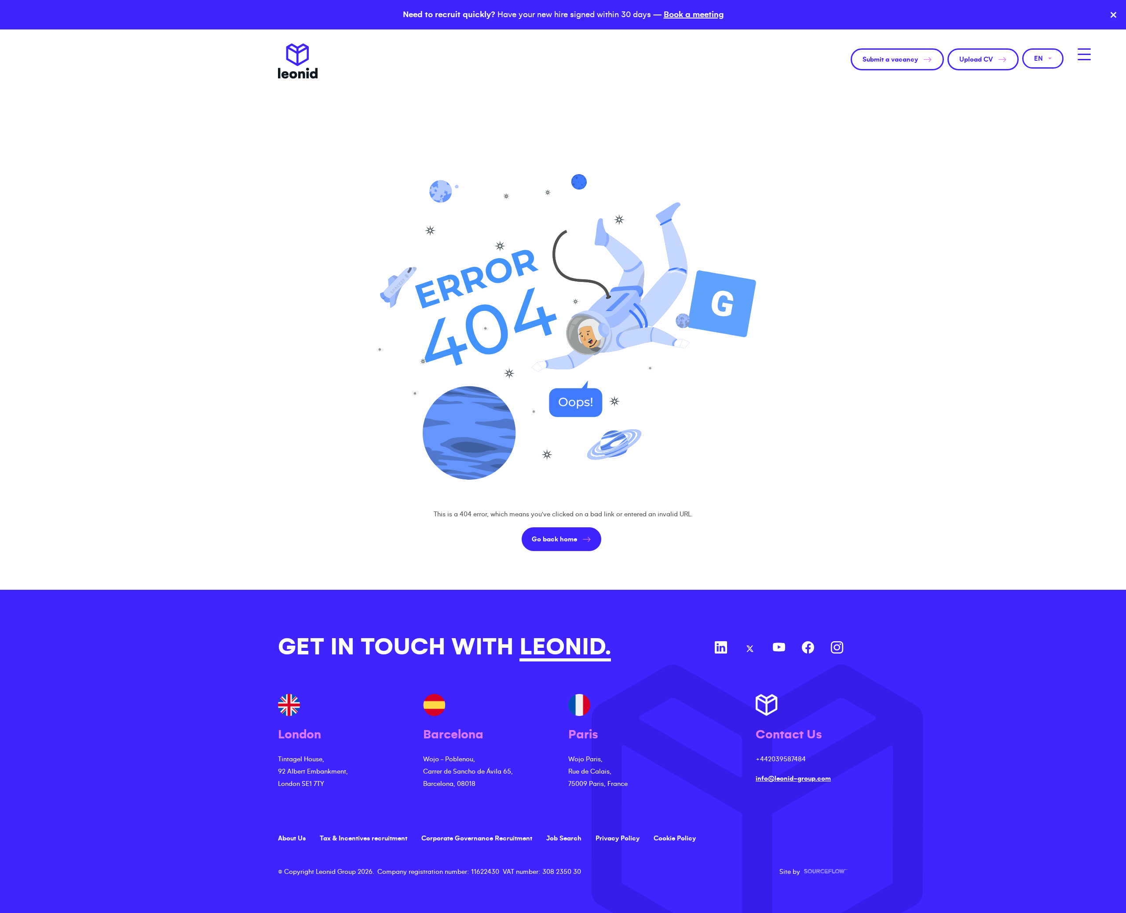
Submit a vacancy (890, 59)
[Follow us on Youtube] (779, 649)
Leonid (298, 61)
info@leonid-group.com (793, 778)
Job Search (563, 838)
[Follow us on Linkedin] (721, 649)
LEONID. (565, 646)
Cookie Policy (675, 838)
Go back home (554, 539)
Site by (813, 871)
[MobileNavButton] (1084, 54)
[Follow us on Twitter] (750, 649)
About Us (292, 838)
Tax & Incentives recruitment (363, 838)
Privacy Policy (618, 838)
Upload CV (976, 59)
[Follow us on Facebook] (808, 649)
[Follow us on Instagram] (837, 649)
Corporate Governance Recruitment (476, 838)
